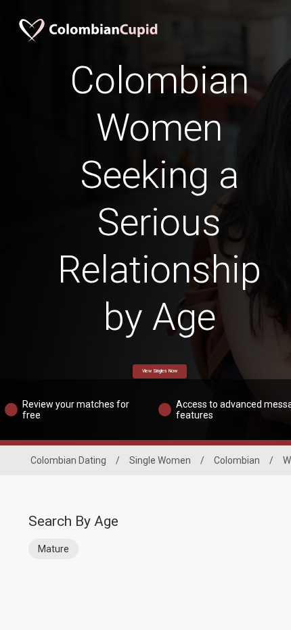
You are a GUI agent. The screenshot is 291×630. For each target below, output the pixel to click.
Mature (53, 548)
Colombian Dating (68, 460)
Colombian (237, 460)
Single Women (160, 460)
